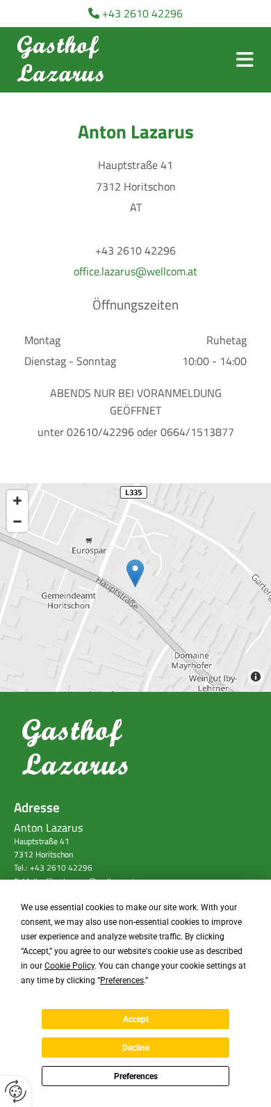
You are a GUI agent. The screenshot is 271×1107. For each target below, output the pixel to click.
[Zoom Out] (17, 521)
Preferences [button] (122, 980)
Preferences (136, 1076)
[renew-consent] (15, 1091)
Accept (136, 1019)
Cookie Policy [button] (69, 966)
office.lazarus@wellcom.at (135, 271)
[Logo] (62, 60)
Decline (135, 1048)
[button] (245, 60)
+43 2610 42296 (142, 13)
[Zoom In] (17, 500)
